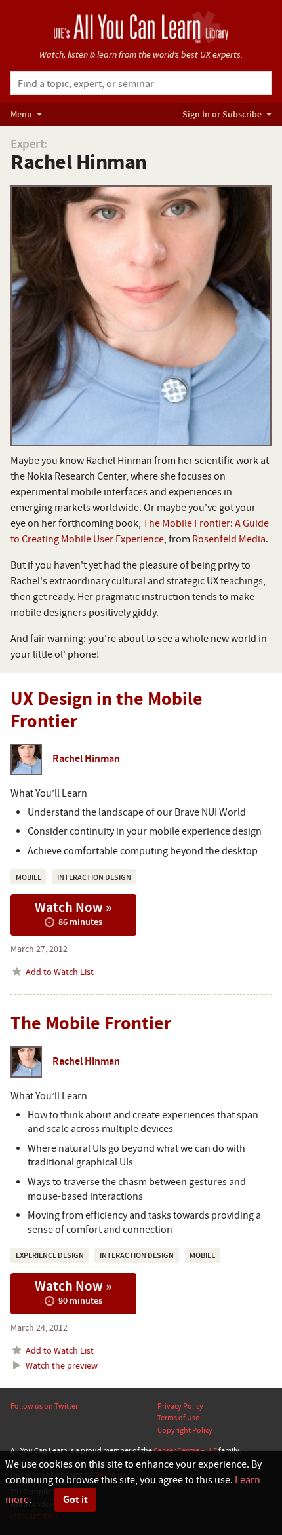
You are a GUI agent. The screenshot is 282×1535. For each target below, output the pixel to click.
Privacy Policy (180, 1406)
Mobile (28, 877)
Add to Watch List (59, 972)
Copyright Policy (184, 1430)
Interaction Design (94, 877)
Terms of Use (178, 1417)
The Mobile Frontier (90, 1023)
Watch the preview (61, 1365)
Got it (75, 1500)
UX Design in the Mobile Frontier (106, 710)
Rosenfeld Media (229, 539)
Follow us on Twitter (44, 1406)
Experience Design (50, 1255)
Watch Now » (73, 913)
